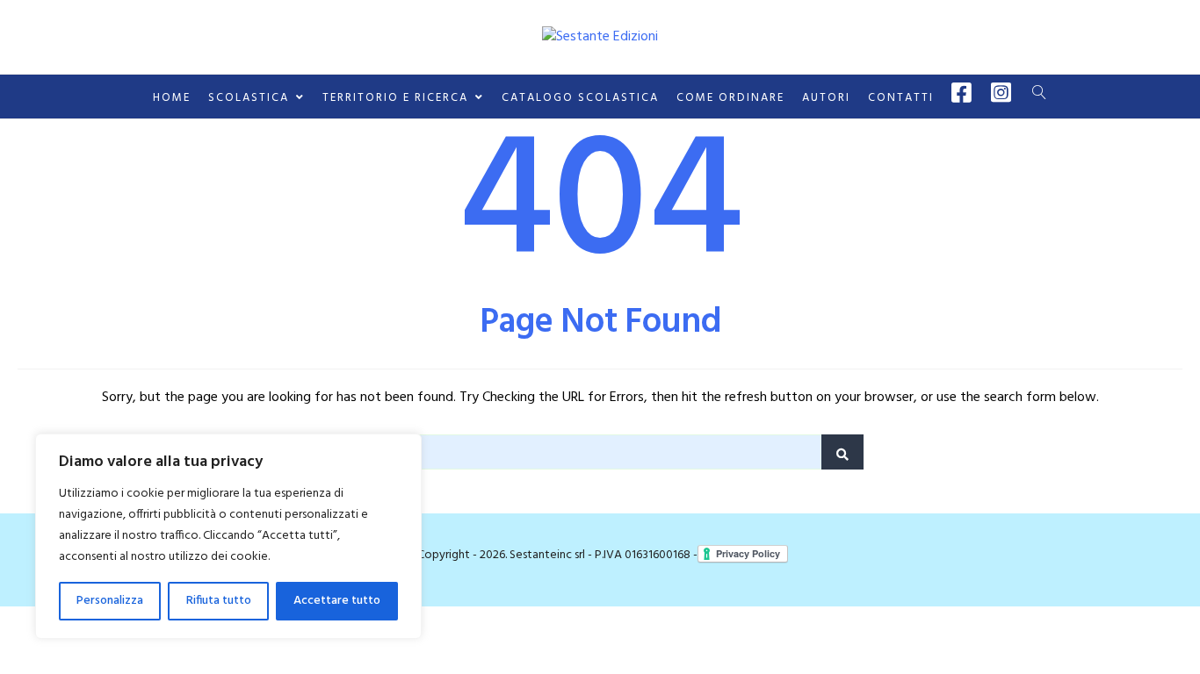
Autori (826, 98)
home (172, 98)
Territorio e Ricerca (395, 98)
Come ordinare (730, 98)
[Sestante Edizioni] (600, 36)
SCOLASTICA (248, 98)
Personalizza (109, 601)
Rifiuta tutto (218, 601)
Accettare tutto (336, 601)
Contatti (901, 98)
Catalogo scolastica (580, 98)
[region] (228, 536)
